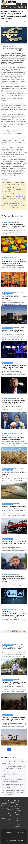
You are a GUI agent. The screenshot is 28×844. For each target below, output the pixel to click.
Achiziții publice (10, 810)
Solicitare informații (11, 814)
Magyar (18, 3)
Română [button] (13, 837)
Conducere (4, 803)
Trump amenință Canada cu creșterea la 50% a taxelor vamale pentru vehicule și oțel (14, 367)
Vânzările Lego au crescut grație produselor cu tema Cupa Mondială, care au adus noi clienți (13, 226)
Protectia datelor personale (18, 808)
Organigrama (4, 806)
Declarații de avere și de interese (4, 810)
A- (17, 50)
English (24, 3)
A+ (22, 50)
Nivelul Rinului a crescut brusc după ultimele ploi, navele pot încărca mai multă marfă (14, 472)
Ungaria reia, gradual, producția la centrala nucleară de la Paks (13, 648)
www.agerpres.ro (19, 182)
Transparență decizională (11, 801)
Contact (3, 818)
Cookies (20, 840)
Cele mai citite (10, 757)
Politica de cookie (17, 819)
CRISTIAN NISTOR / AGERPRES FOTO (16, 48)
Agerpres (11, 832)
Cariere (3, 816)
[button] (24, 7)
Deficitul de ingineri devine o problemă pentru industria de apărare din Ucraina (14, 296)
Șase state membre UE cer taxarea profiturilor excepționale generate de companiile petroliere (14, 719)
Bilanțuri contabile (10, 806)
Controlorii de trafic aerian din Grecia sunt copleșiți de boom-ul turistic (14, 683)
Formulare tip (11, 818)
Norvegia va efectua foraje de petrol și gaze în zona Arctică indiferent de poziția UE (14, 543)
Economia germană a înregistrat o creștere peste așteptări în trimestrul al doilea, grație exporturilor (14, 261)
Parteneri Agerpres (17, 825)
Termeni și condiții (18, 813)
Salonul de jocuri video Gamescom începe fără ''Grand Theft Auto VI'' (13, 331)
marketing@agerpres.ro (14, 207)
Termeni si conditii (11, 840)
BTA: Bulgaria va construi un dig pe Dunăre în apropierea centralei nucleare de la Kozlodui (13, 402)
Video (14, 7)
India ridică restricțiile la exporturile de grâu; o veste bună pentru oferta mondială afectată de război (13, 437)
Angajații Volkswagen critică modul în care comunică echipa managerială (14, 507)
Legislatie (3, 801)
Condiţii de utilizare (14, 201)
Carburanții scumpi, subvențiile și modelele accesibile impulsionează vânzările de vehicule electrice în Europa (13, 579)
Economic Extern (8, 45)
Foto (10, 7)
